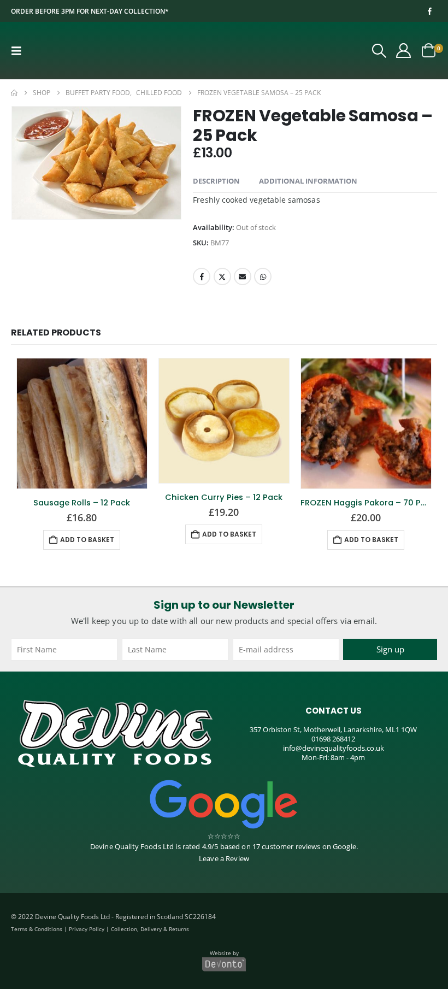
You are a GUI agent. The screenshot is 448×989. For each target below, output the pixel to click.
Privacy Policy (86, 929)
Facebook (201, 276)
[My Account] (403, 50)
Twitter (222, 276)
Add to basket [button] (87, 539)
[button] (19, 50)
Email (242, 276)
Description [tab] (216, 181)
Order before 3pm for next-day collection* (90, 11)
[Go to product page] (82, 423)
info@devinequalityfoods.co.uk (333, 747)
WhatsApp (263, 276)
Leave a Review (224, 858)
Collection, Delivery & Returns (150, 929)
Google (344, 846)
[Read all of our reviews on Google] (224, 804)
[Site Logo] (77, 50)
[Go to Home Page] (14, 92)
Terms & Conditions (36, 929)
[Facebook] (429, 11)
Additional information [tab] (308, 181)
